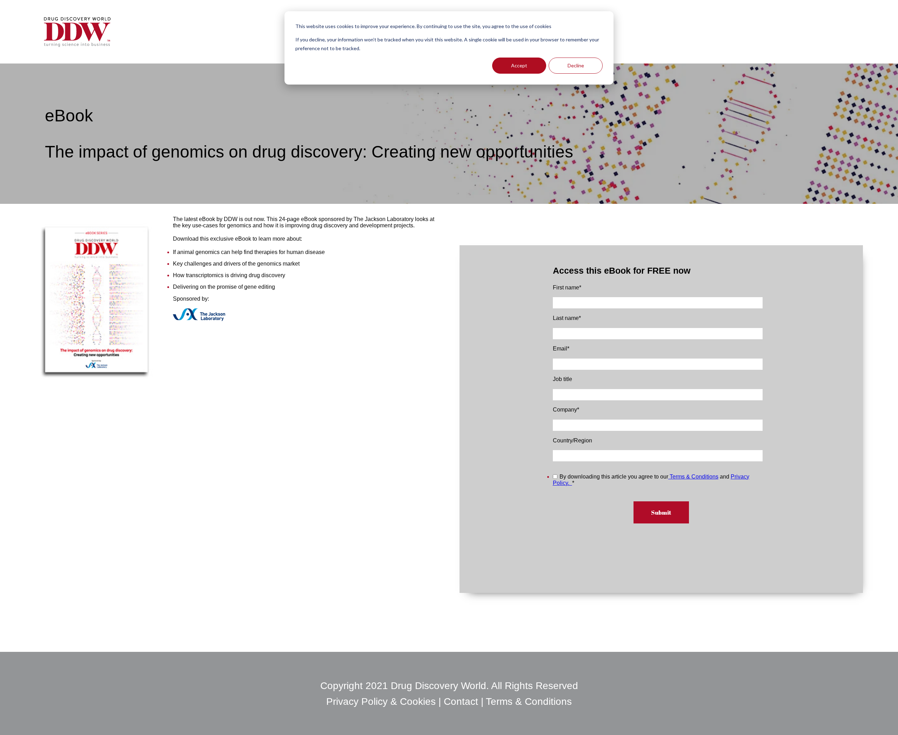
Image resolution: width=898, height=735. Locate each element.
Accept (519, 65)
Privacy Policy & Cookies (382, 701)
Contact (461, 701)
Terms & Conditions (693, 477)
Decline (576, 65)
